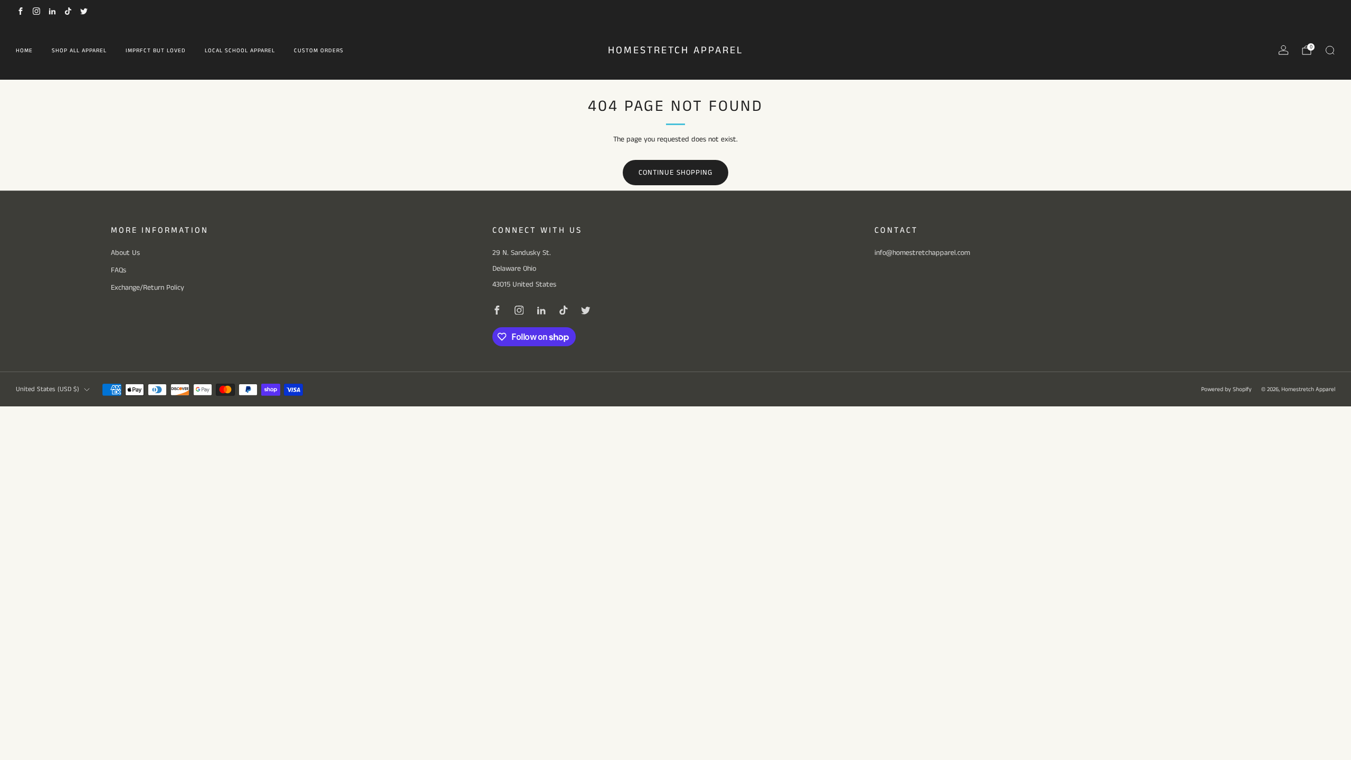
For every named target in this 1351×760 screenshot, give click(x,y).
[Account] (1283, 50)
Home (24, 50)
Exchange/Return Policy (147, 287)
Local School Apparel (240, 50)
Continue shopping (675, 172)
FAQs (118, 270)
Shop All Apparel (79, 50)
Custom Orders (319, 50)
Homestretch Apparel (676, 51)
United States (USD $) (47, 389)
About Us (125, 253)
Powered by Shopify (1226, 389)
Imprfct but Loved (156, 50)
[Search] (1330, 50)
